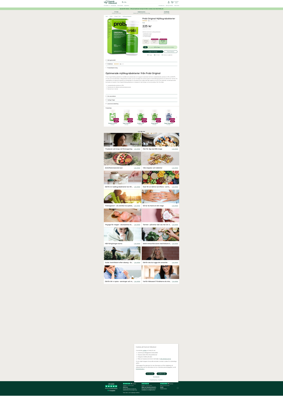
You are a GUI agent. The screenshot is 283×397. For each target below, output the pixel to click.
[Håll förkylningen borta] (122, 237)
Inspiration (126, 5)
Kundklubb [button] (166, 12)
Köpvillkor (160, 380)
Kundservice (161, 5)
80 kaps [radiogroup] (163, 41)
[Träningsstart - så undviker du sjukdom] (122, 199)
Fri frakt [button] (116, 12)
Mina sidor (176, 5)
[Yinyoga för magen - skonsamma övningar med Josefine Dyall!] (122, 218)
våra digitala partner (165, 359)
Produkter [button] (106, 5)
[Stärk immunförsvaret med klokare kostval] (160, 237)
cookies (145, 350)
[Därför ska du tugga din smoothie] (160, 255)
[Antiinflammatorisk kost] (122, 161)
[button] (175, 2)
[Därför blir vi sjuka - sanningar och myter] (122, 274)
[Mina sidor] (169, 2)
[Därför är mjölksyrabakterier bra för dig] (122, 180)
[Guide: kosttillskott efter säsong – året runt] (122, 255)
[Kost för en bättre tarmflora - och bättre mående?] (160, 180)
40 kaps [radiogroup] (155, 41)
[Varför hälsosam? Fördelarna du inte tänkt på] (160, 274)
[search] (143, 2)
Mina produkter (169, 5)
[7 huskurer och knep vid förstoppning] (122, 142)
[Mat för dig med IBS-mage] (160, 142)
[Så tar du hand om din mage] (160, 199)
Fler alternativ (156, 376)
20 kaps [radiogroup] (146, 41)
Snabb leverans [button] (141, 12)
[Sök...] (122, 2)
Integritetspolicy (140, 369)
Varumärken (120, 5)
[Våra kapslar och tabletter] (160, 161)
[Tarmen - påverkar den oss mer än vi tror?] (160, 218)
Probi (143, 22)
